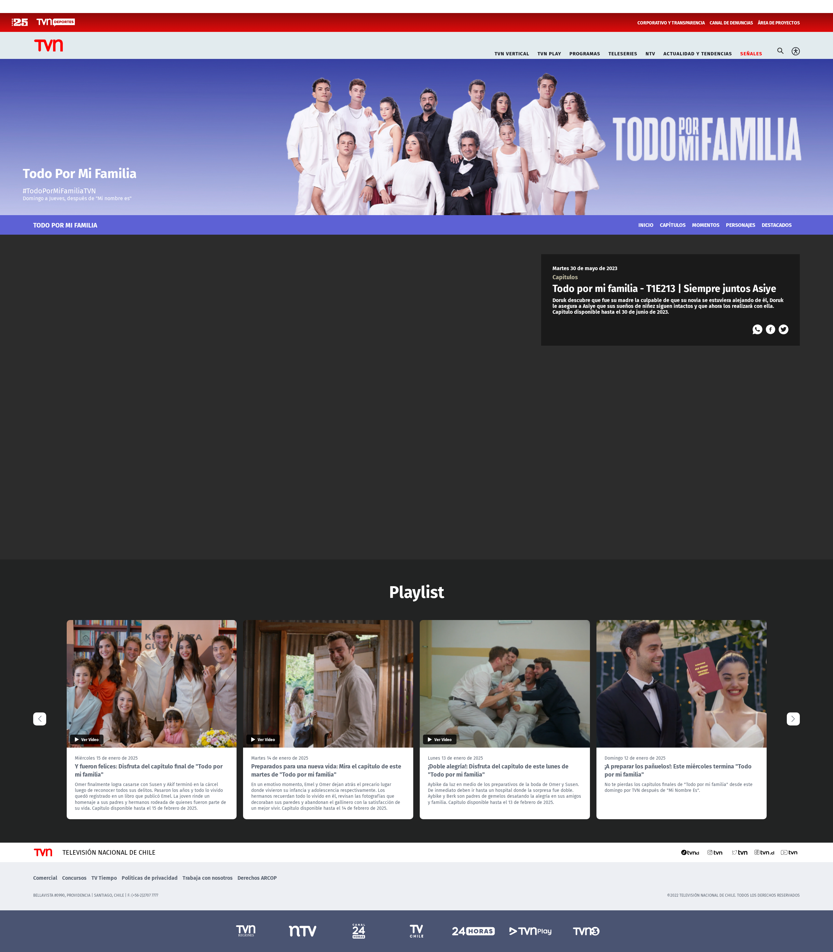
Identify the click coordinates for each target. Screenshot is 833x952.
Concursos (74, 878)
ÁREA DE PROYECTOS (779, 22)
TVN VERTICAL (512, 52)
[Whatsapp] (757, 329)
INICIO (645, 225)
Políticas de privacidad (150, 878)
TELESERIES (622, 52)
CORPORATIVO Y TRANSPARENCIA (671, 22)
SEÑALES (751, 52)
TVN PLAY (549, 52)
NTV (650, 52)
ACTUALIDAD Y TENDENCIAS (697, 52)
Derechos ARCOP (257, 878)
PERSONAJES (740, 225)
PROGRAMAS (584, 52)
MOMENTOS (705, 225)
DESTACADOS (777, 225)
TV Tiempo (104, 878)
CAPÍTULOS (673, 225)
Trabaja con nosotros (208, 878)
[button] (793, 718)
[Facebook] (770, 329)
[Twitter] (783, 329)
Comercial (45, 878)
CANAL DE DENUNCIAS (731, 22)
